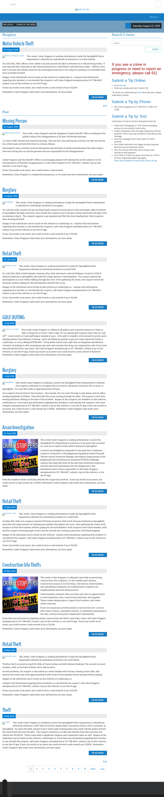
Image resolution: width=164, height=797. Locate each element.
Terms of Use (151, 160)
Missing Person (14, 121)
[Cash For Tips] (82, 9)
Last (102, 768)
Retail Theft (11, 253)
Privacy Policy (139, 160)
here (140, 92)
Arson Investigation (18, 427)
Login (13, 4)
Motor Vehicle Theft (18, 43)
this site (122, 85)
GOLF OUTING (13, 317)
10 (85, 768)
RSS (105, 105)
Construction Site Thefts (21, 565)
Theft (6, 710)
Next (93, 768)
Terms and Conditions (123, 160)
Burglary (9, 190)
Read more (98, 97)
